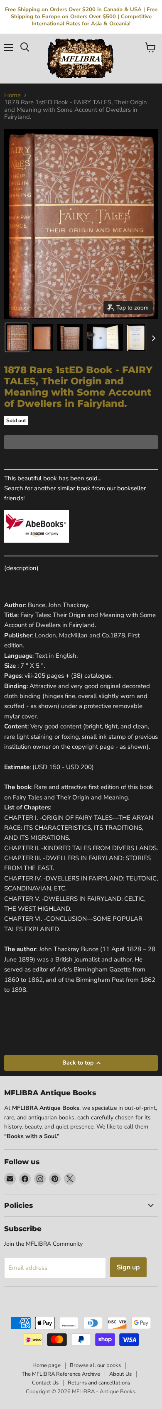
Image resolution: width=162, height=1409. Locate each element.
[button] (17, 337)
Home (12, 95)
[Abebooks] (36, 547)
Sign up (128, 1267)
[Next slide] (153, 337)
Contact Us (45, 1383)
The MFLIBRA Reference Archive (61, 1374)
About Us (120, 1374)
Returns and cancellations (99, 1383)
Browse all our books (95, 1365)
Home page (46, 1365)
